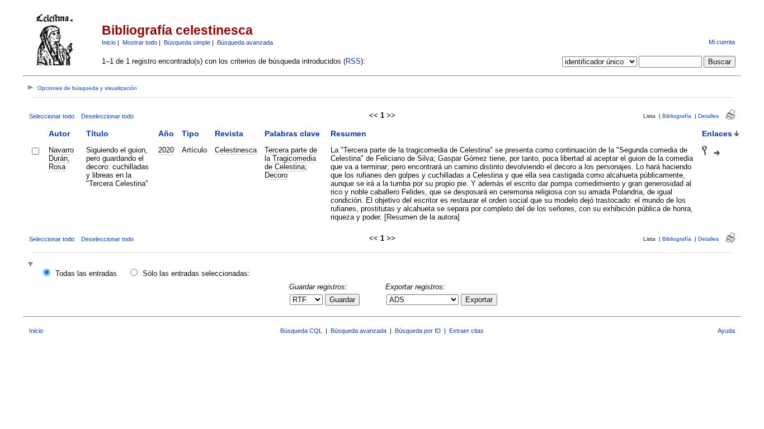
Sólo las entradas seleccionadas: (196, 273)
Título (97, 133)
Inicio (109, 42)
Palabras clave (292, 133)
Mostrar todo (139, 42)
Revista (229, 133)
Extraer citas (466, 330)
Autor (59, 133)
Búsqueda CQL (301, 330)
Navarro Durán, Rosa (61, 158)
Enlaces (717, 133)
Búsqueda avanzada (245, 42)
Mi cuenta (722, 42)
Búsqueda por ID (418, 330)
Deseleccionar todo (107, 116)
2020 (166, 150)
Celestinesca (236, 150)
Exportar (479, 299)
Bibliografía (676, 116)
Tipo (190, 133)
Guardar (342, 299)
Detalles (708, 116)
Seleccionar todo (51, 116)
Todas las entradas (86, 273)
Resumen (348, 133)
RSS (353, 61)
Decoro (276, 175)
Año (166, 133)
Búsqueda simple (187, 42)
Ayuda (726, 330)
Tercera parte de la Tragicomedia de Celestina (291, 158)
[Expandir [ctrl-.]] (32, 265)
